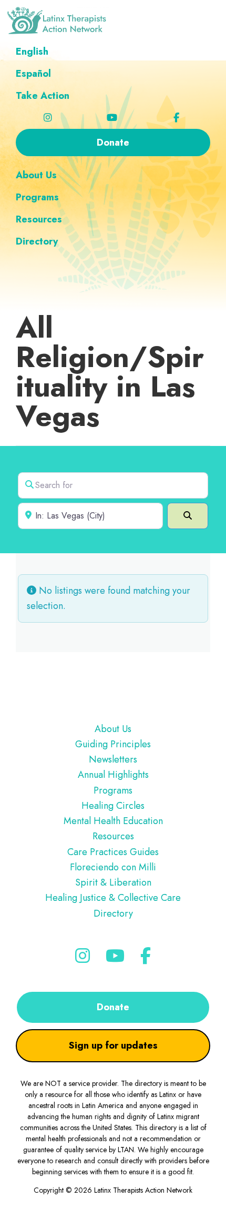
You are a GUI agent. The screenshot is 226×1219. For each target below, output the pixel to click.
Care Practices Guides (113, 852)
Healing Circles (113, 805)
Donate (113, 1007)
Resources (113, 836)
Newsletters (113, 759)
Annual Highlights (113, 774)
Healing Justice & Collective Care (113, 898)
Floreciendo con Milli (113, 867)
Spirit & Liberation (113, 882)
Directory (113, 913)
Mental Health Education (113, 821)
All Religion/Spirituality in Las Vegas (110, 371)
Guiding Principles (113, 744)
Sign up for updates (113, 1045)
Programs (113, 790)
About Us (113, 729)
